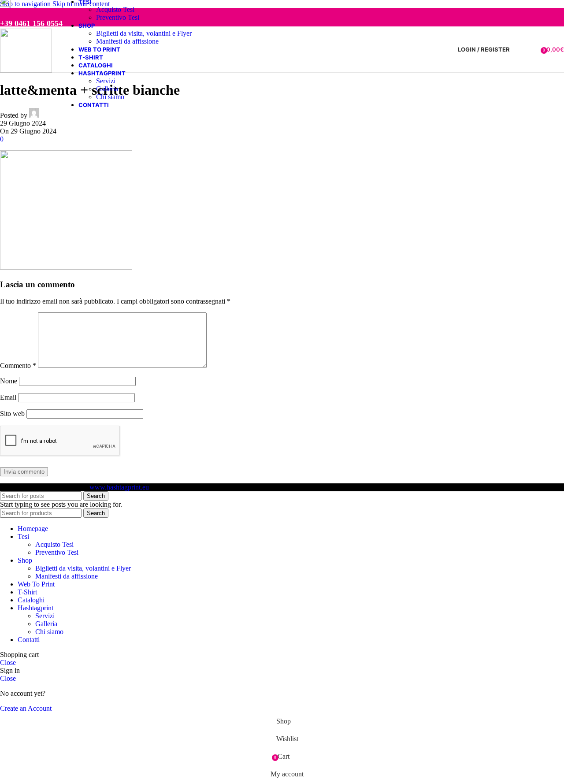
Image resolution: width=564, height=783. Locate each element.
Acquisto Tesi (115, 9)
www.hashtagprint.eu (119, 487)
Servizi (105, 81)
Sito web (12, 413)
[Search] (518, 49)
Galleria (107, 89)
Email (8, 397)
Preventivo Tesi (117, 17)
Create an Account (26, 708)
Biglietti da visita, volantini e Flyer (144, 33)
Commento (18, 365)
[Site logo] (26, 70)
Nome (8, 381)
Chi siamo (110, 96)
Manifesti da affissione (127, 41)
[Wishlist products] (531, 49)
